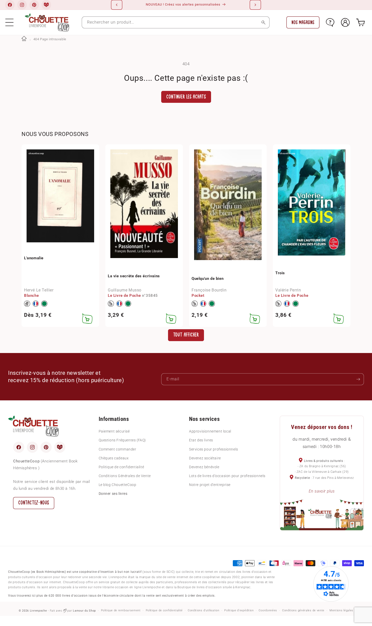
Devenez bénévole (204, 467)
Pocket (198, 295)
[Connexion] (345, 22)
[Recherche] (263, 22)
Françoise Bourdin (209, 289)
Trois (280, 273)
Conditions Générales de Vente (125, 476)
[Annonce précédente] (116, 5)
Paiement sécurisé (114, 431)
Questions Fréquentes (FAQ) (122, 440)
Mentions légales (341, 610)
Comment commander (117, 449)
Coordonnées (268, 610)
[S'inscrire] (358, 379)
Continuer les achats (186, 97)
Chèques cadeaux (114, 458)
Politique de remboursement (121, 610)
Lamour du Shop (84, 610)
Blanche (31, 295)
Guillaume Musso (124, 289)
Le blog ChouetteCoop (117, 485)
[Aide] (330, 22)
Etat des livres (201, 440)
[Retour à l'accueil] (24, 39)
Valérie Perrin (288, 289)
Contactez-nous (33, 503)
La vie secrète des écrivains (134, 275)
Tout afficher (186, 335)
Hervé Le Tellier (39, 289)
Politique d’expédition (239, 610)
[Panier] (360, 22)
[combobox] (175, 22)
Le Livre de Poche (124, 295)
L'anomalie (34, 258)
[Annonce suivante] (255, 5)
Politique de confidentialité (121, 467)
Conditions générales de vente (303, 610)
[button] (9, 22)
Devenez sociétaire (205, 458)
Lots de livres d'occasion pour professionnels (227, 476)
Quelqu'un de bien (207, 278)
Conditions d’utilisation (203, 610)
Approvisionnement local (210, 431)
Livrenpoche (38, 610)
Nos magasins (303, 22)
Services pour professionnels (213, 449)
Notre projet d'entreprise (210, 485)
